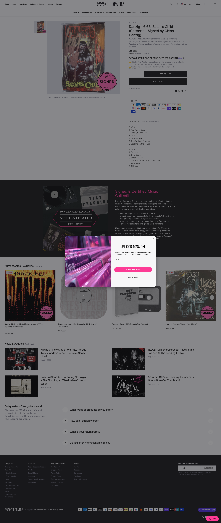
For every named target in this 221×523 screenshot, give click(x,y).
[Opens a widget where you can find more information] (212, 519)
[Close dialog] (153, 238)
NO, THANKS (133, 277)
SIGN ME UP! (133, 270)
